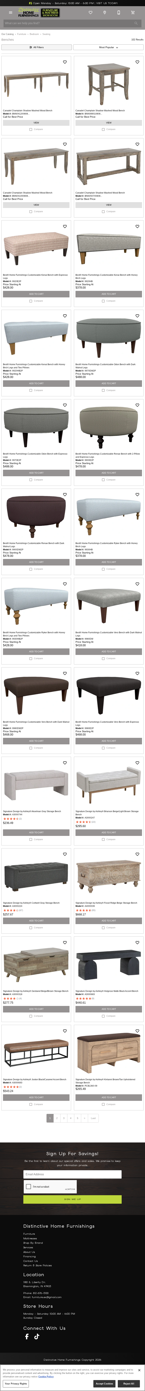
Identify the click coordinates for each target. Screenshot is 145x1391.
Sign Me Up (72, 1199)
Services (28, 1247)
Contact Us (30, 1261)
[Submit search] (136, 23)
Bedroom (34, 34)
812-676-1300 (41, 1293)
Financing (29, 1256)
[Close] (139, 1370)
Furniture (21, 34)
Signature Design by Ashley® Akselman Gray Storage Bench (32, 811)
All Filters (38, 47)
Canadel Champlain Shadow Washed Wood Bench (27, 110)
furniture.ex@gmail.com (47, 1297)
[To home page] (39, 12)
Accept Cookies (104, 1383)
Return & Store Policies (37, 1265)
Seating (46, 34)
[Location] (104, 12)
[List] (90, 12)
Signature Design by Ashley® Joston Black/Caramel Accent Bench (34, 1079)
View (36, 123)
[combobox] (108, 47)
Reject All (128, 1383)
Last (93, 1118)
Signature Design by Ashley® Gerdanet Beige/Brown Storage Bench (35, 991)
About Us (29, 1252)
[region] (72, 1378)
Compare (38, 129)
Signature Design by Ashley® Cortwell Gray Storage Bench (31, 903)
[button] (10, 12)
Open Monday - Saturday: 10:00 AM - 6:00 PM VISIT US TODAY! (75, 3)
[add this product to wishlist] (65, 62)
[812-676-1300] (119, 12)
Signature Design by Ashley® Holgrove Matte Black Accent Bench (107, 991)
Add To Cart (36, 294)
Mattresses (30, 1238)
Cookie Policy (46, 1376)
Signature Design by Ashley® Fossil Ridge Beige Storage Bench (106, 903)
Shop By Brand (33, 1242)
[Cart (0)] (133, 12)
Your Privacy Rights (16, 1383)
